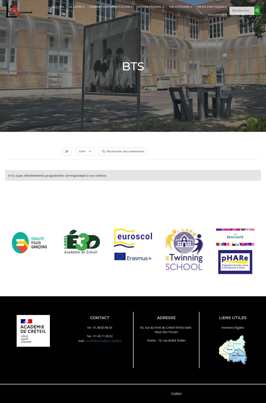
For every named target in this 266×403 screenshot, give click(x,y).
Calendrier (217, 14)
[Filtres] (66, 151)
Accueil (58, 6)
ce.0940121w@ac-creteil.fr (103, 341)
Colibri (176, 393)
